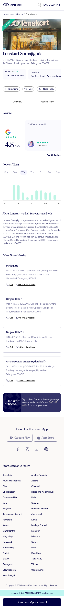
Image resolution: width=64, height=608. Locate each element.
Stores (19, 14)
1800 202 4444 (51, 4)
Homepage (8, 14)
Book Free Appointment (32, 602)
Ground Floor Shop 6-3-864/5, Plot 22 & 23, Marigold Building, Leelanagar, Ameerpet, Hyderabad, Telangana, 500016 (31, 370)
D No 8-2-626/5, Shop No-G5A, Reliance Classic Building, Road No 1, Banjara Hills (29, 339)
